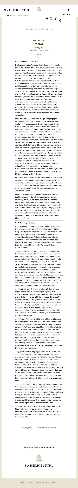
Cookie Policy (39, 482)
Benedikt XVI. (10, 15)
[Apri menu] (72, 10)
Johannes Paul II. (32, 166)
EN (31, 29)
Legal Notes (29, 482)
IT (47, 29)
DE (27, 29)
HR (43, 29)
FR (39, 29)
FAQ (22, 482)
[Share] (65, 20)
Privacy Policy (50, 482)
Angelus (21, 15)
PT (51, 29)
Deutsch (66, 15)
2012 (28, 15)
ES (36, 29)
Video (39, 54)
